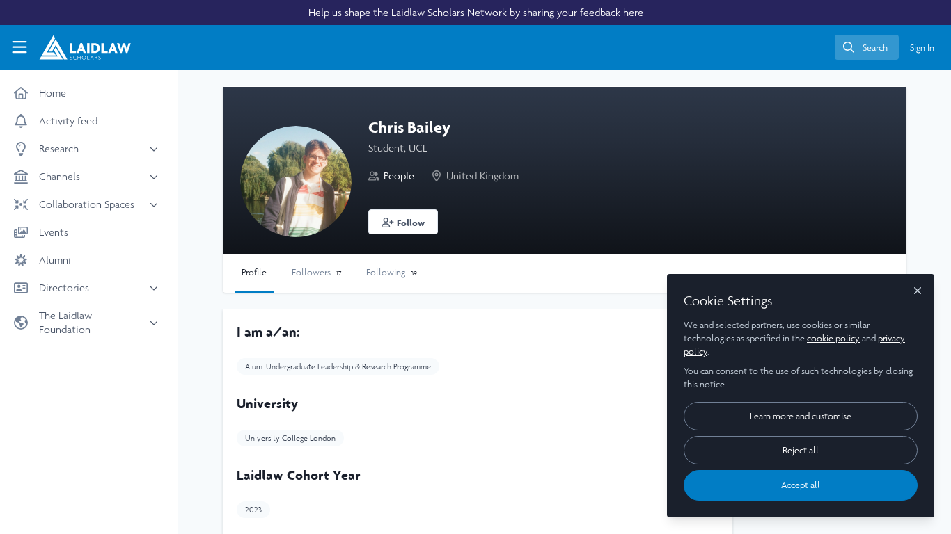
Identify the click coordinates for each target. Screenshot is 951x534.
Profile (254, 272)
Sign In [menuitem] (922, 48)
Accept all (800, 485)
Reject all (801, 450)
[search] (867, 47)
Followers (316, 272)
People (399, 175)
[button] (403, 221)
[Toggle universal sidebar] (19, 47)
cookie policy (833, 338)
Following (391, 272)
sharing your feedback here (583, 12)
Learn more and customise (800, 416)
